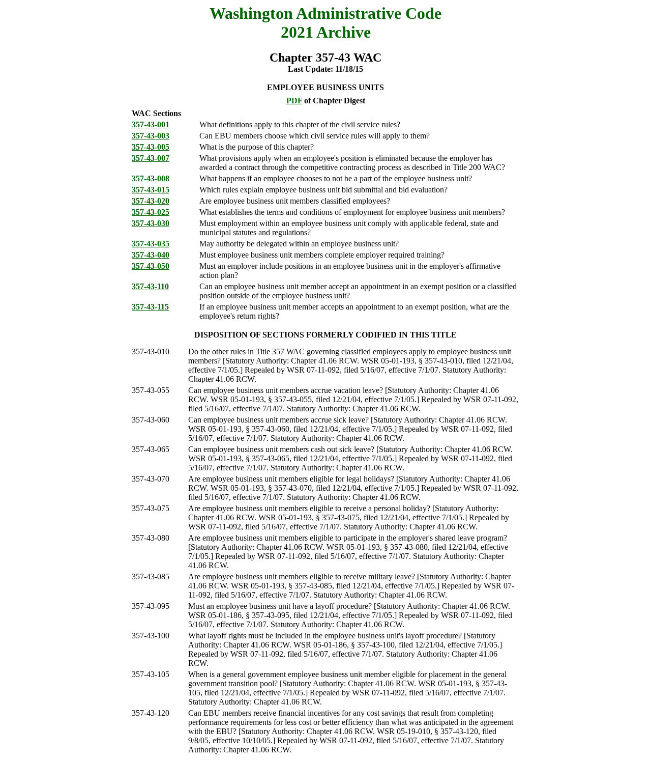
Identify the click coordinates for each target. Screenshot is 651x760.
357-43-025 (150, 212)
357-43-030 (150, 223)
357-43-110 (150, 286)
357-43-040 (150, 254)
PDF (294, 100)
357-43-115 (150, 306)
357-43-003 (150, 135)
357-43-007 (150, 158)
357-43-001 (150, 124)
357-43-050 (150, 266)
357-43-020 (150, 200)
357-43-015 (150, 189)
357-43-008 (150, 178)
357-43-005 (150, 147)
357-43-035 (150, 243)
